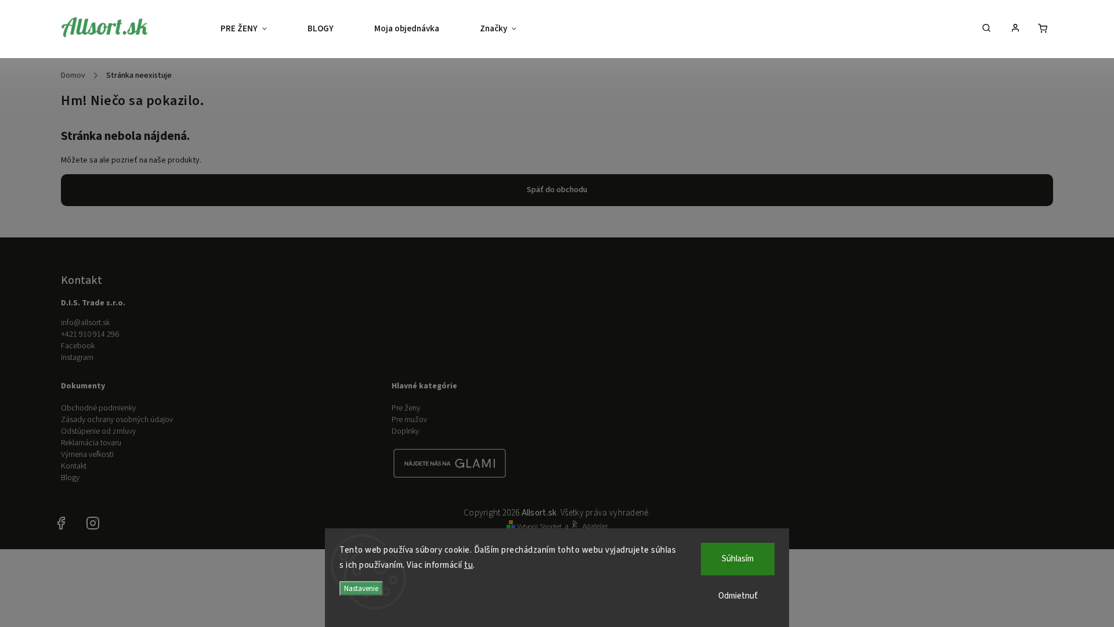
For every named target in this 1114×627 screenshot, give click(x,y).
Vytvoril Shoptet (539, 526)
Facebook (78, 346)
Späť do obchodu (557, 190)
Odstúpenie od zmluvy (98, 431)
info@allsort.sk (85, 323)
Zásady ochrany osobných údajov (117, 420)
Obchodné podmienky (98, 408)
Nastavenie (361, 588)
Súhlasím (738, 559)
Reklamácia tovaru (91, 443)
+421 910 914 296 (90, 334)
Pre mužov (409, 420)
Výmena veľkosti (87, 454)
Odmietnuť (738, 596)
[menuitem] (253, 29)
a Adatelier (586, 526)
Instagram (77, 357)
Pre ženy (406, 408)
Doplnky (405, 431)
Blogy (70, 478)
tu (468, 565)
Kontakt (73, 466)
